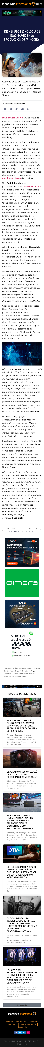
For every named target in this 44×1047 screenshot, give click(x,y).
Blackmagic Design (11, 668)
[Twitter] (20, 1032)
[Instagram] (28, 1032)
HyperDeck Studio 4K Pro (24, 671)
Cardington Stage (11, 178)
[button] (37, 4)
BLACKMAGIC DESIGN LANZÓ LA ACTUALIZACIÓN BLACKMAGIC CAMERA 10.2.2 (22, 774)
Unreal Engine (21, 676)
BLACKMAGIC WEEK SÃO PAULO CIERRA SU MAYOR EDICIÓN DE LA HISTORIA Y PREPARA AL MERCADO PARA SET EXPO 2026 (22, 725)
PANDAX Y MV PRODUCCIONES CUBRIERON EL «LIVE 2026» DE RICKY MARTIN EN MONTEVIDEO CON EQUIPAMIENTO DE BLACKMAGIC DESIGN (22, 976)
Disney (12, 671)
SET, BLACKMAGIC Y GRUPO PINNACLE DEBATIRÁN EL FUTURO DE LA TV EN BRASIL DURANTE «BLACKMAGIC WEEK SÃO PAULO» (22, 872)
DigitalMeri (22, 1044)
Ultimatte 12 (23, 674)
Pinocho (15, 674)
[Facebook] (16, 1032)
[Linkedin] (24, 1032)
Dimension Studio (32, 186)
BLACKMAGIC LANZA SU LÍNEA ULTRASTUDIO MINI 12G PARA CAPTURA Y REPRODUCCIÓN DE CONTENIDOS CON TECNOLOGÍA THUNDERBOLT (22, 822)
